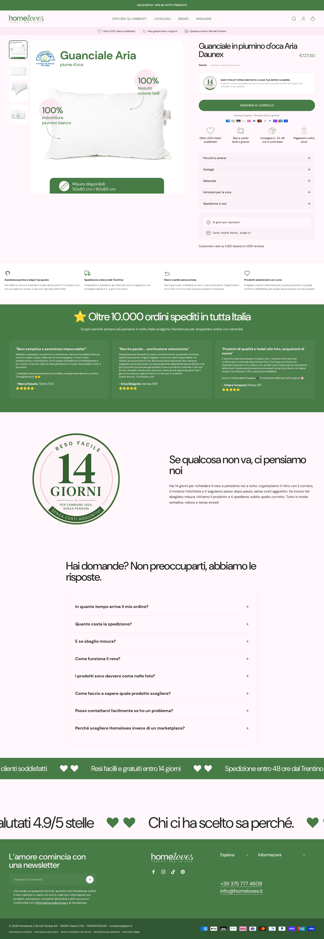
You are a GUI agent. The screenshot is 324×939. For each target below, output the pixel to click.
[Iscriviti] (90, 879)
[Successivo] (173, 125)
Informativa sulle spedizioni (107, 932)
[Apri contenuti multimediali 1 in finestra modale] (106, 117)
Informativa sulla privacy (52, 903)
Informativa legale (131, 932)
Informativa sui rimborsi (20, 932)
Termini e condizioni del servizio (76, 932)
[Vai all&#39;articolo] (18, 50)
